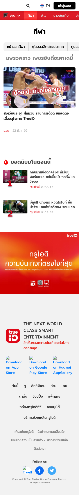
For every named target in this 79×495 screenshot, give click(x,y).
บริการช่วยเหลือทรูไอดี (39, 417)
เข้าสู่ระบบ (64, 5)
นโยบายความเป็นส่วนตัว (27, 439)
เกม (64, 386)
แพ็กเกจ (54, 396)
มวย (6, 130)
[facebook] (39, 470)
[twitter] (51, 470)
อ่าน (12, 15)
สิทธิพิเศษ (38, 386)
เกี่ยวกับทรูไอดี (24, 431)
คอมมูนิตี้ (53, 407)
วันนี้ (15, 386)
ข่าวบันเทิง (61, 15)
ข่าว (43, 15)
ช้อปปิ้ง (37, 396)
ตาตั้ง (23, 396)
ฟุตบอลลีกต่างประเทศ (48, 46)
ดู (25, 386)
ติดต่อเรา (39, 448)
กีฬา (31, 15)
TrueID (12, 5)
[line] (27, 470)
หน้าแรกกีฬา (16, 46)
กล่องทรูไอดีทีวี (30, 407)
